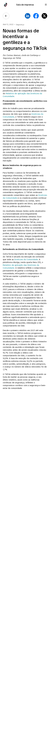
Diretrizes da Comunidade (26, 259)
